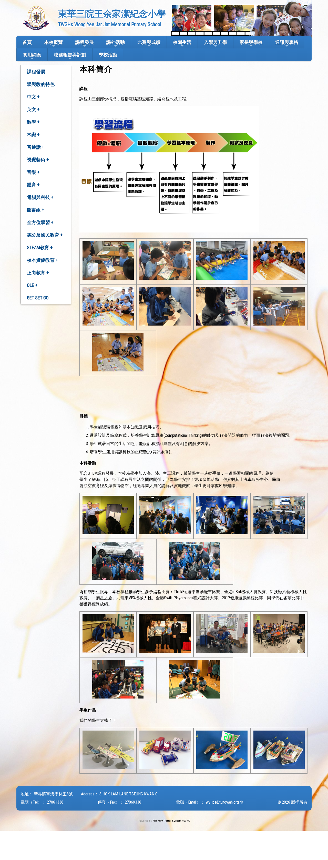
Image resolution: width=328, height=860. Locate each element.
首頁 (27, 42)
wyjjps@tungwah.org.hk (224, 802)
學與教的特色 (41, 84)
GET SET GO (38, 297)
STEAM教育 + (40, 247)
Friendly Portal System (167, 820)
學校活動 (108, 54)
